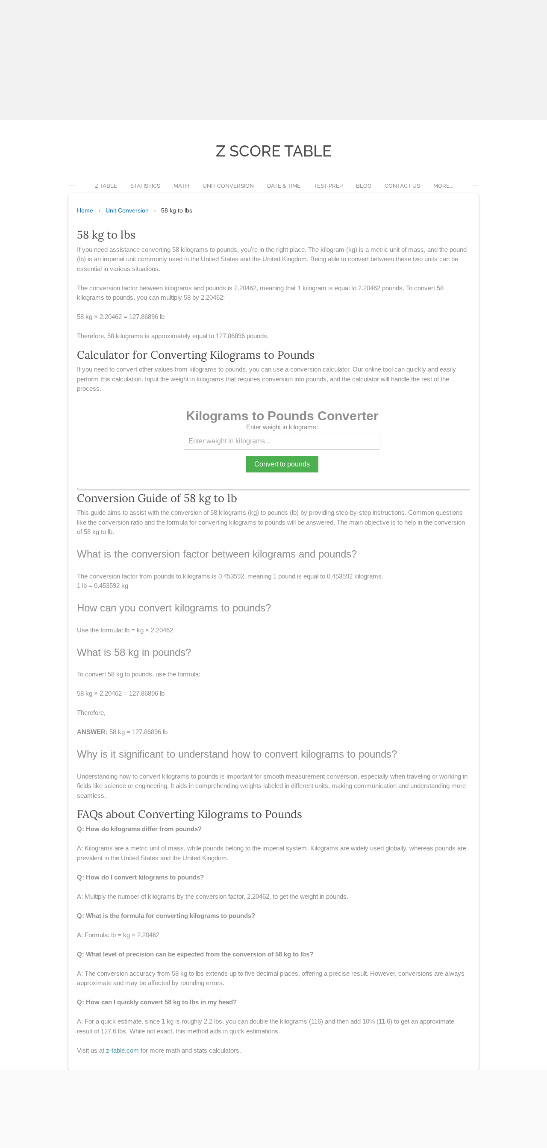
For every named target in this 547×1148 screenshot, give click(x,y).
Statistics (145, 186)
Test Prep (328, 186)
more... (443, 186)
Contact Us (402, 186)
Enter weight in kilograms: (282, 427)
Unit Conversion (228, 186)
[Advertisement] (256, 60)
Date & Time (283, 186)
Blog (363, 186)
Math (181, 186)
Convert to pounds (282, 464)
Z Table (106, 186)
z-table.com (122, 1050)
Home (85, 210)
